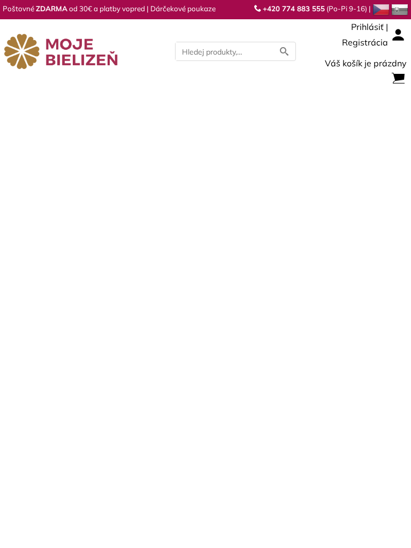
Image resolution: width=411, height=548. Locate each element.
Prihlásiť (367, 26)
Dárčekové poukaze (183, 8)
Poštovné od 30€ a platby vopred (74, 8)
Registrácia (365, 42)
